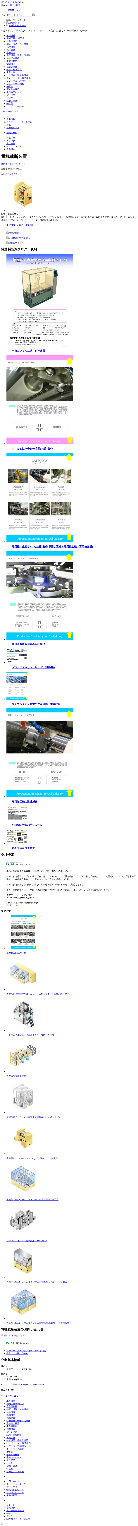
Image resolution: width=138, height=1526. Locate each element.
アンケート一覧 (14, 146)
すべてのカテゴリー (10, 111)
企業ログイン (12, 1508)
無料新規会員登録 (15, 1510)
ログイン (10, 1505)
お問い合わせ (12, 1481)
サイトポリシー (14, 1487)
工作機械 (11, 225)
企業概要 (10, 149)
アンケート (11, 1516)
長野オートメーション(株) (13, 164)
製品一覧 (10, 138)
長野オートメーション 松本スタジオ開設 (26, 1351)
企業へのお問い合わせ (17, 1353)
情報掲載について (15, 1490)
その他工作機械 (25, 225)
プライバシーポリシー (17, 1484)
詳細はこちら (12, 905)
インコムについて (15, 1492)
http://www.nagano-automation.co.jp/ (28, 1384)
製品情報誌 (11, 1495)
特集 (8, 1513)
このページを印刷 (9, 174)
